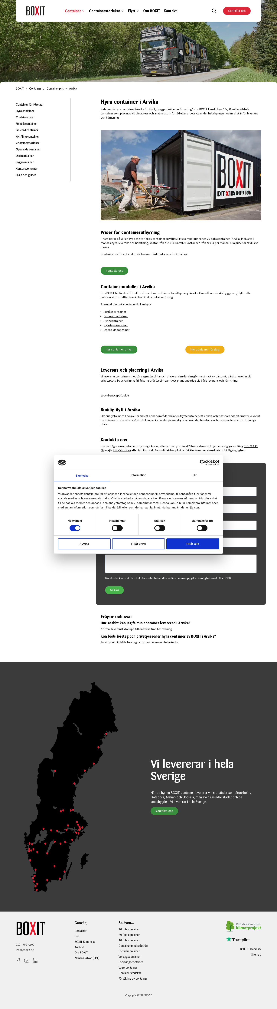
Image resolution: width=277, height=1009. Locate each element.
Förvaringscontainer (131, 962)
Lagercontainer (128, 967)
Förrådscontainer (26, 124)
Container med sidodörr (133, 946)
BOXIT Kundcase (84, 942)
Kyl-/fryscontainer (116, 325)
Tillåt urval (138, 543)
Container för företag (29, 104)
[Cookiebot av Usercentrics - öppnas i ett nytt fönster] (202, 462)
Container (73, 11)
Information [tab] (138, 475)
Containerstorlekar (104, 11)
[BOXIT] (35, 10)
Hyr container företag (205, 349)
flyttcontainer (189, 416)
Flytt (131, 11)
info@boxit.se (122, 450)
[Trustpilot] (238, 939)
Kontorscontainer (26, 168)
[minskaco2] (243, 926)
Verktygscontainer (129, 956)
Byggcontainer (25, 162)
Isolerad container (27, 130)
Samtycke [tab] (82, 475)
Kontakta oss (237, 11)
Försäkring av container (133, 978)
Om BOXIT (151, 11)
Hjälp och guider (26, 175)
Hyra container (25, 111)
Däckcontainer (25, 156)
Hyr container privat (119, 349)
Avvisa (84, 543)
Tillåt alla (192, 543)
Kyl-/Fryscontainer (27, 136)
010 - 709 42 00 (25, 944)
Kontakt (170, 11)
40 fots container (129, 940)
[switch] (117, 528)
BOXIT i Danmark (250, 949)
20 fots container (129, 935)
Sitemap (256, 954)
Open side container (28, 149)
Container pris (25, 117)
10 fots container (129, 929)
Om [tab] (195, 475)
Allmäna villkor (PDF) (86, 958)
